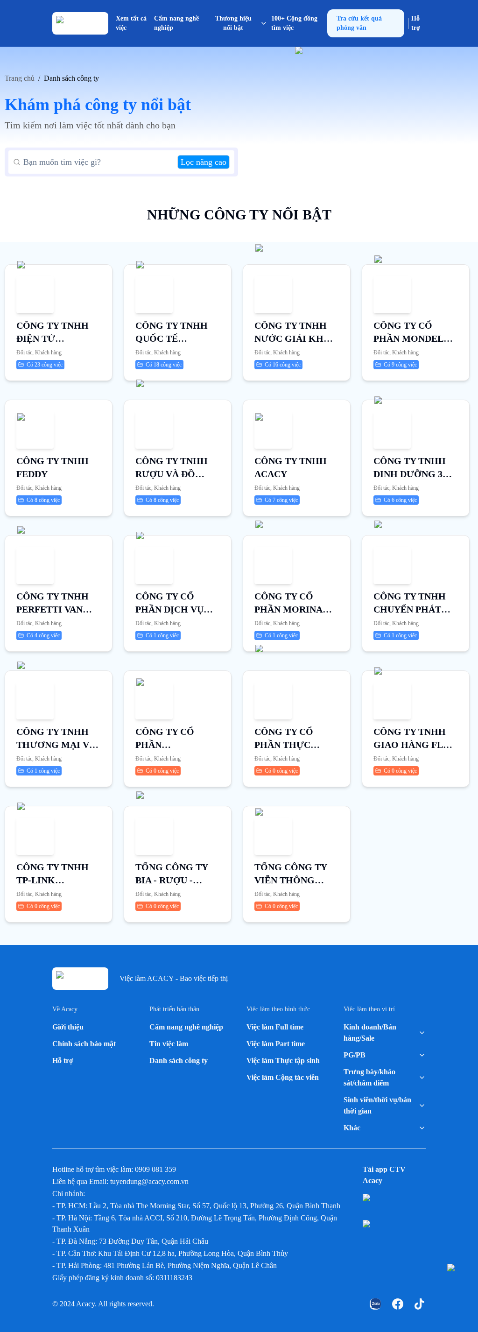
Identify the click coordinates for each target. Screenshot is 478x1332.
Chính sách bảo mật (84, 1044)
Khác (352, 1128)
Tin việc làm (168, 1044)
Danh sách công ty (178, 1060)
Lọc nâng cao (203, 162)
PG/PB (355, 1055)
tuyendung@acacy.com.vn (149, 1181)
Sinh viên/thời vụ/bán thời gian (377, 1105)
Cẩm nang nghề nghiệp (176, 23)
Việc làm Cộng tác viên (282, 1077)
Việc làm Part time (275, 1044)
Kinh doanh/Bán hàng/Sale (370, 1032)
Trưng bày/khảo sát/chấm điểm (369, 1077)
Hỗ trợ (415, 23)
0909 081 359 (155, 1169)
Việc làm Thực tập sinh (283, 1060)
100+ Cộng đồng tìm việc (294, 23)
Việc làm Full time (274, 1027)
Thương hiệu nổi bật (233, 23)
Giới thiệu (68, 1027)
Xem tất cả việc (131, 23)
